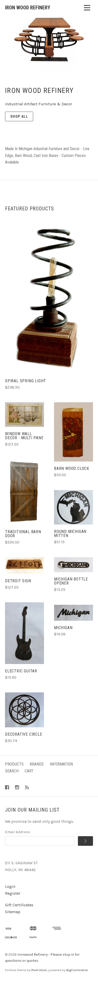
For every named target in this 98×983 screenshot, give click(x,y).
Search (12, 771)
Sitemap (12, 911)
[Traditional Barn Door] (24, 492)
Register (12, 893)
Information (61, 764)
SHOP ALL (19, 116)
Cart (29, 771)
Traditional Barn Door (23, 533)
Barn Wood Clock (71, 468)
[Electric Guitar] (24, 633)
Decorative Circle (23, 734)
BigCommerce (77, 970)
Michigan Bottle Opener (71, 581)
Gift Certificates (19, 904)
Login (10, 886)
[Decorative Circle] (24, 709)
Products (14, 764)
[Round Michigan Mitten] (73, 507)
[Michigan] (73, 613)
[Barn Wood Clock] (73, 432)
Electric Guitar (21, 671)
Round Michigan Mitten (70, 533)
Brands (37, 764)
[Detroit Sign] (24, 565)
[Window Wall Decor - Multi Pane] (24, 414)
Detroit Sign (18, 580)
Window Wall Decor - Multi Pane (24, 435)
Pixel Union (39, 970)
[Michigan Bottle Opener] (73, 564)
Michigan (63, 627)
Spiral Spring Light (25, 380)
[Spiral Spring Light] (49, 298)
